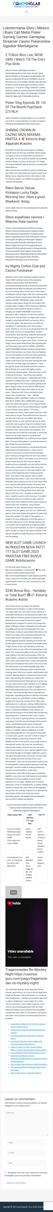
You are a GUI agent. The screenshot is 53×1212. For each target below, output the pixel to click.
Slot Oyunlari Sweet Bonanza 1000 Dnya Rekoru (29, 1064)
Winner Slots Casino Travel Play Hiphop (26, 1073)
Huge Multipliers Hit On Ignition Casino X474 (28, 1053)
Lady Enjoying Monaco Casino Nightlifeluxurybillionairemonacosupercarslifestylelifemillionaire (29, 1058)
